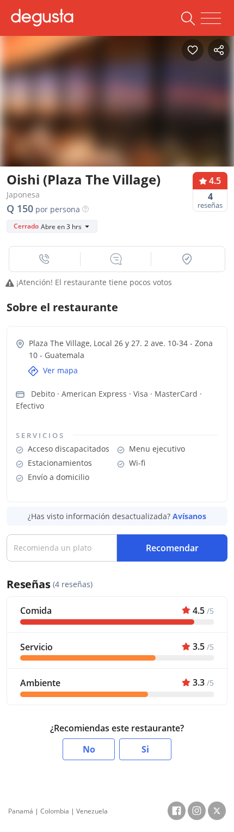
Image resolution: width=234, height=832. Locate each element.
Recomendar (172, 548)
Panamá (20, 811)
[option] (117, 113)
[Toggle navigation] (210, 18)
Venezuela (92, 811)
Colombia (54, 811)
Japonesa (23, 194)
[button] (45, 259)
